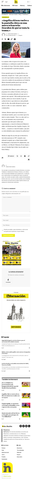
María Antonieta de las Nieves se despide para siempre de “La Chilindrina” (11, 414)
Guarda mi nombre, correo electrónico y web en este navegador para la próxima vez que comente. (16, 230)
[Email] (8, 39)
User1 (4, 359)
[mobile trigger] (3, 2)
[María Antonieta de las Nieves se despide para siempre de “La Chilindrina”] (26, 414)
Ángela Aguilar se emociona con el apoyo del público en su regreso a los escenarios (10, 405)
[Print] (14, 39)
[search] (24, 2)
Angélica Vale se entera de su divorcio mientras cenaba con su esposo (11, 395)
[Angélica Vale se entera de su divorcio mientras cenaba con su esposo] (26, 395)
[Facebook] (8, 281)
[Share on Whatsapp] (21, 156)
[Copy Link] (11, 39)
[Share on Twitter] (5, 39)
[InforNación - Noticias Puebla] (16, 2)
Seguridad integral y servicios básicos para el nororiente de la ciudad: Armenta (13, 341)
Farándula (5, 17)
